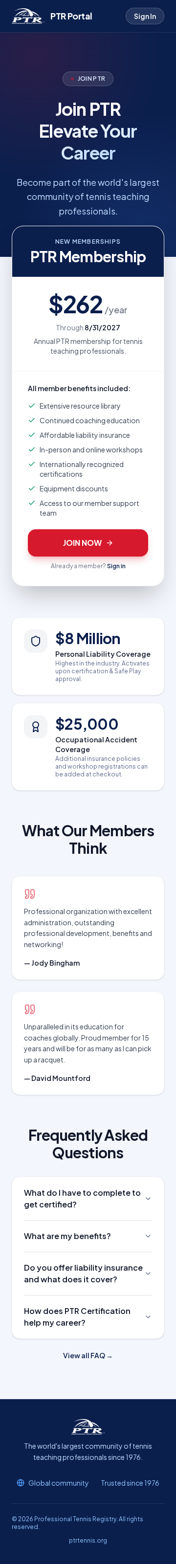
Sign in (116, 566)
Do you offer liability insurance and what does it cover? (83, 1273)
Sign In (145, 16)
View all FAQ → (88, 1355)
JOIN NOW (82, 543)
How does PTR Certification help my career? (77, 1317)
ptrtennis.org (88, 1540)
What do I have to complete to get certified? (82, 1198)
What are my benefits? (67, 1236)
